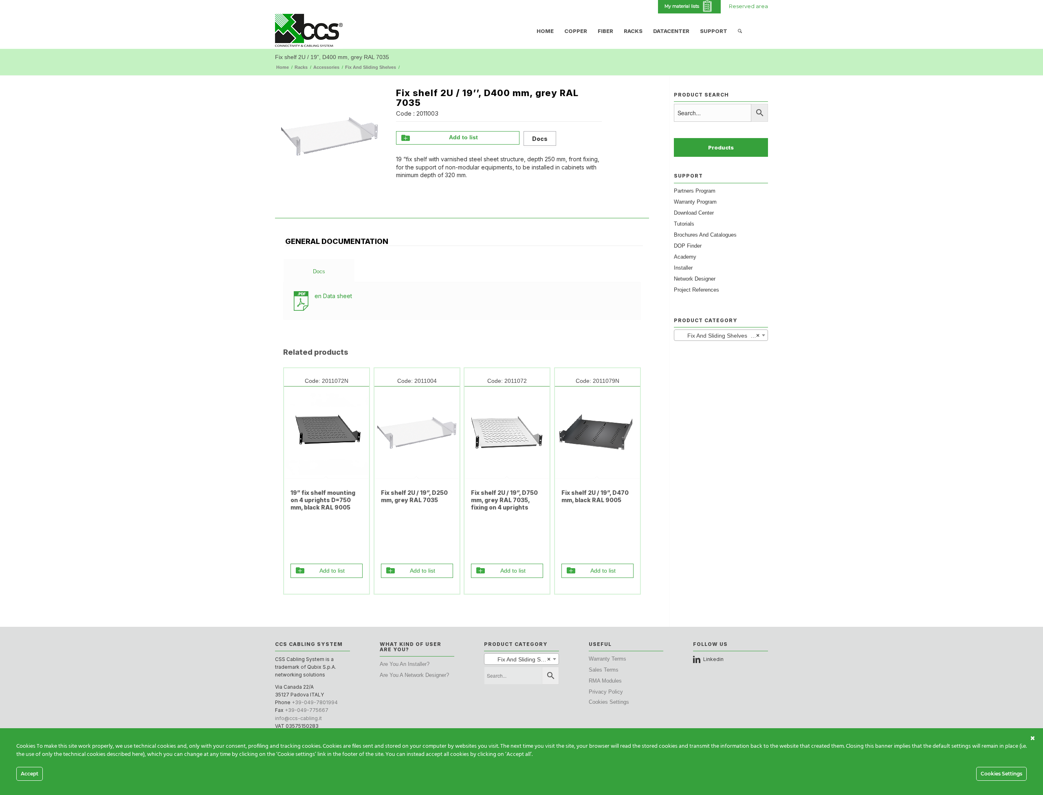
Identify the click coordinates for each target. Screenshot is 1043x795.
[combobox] (721, 335)
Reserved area (748, 6)
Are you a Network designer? (414, 675)
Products (721, 147)
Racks (301, 67)
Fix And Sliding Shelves (370, 67)
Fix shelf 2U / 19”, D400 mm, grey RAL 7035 (332, 57)
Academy (685, 257)
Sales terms (603, 670)
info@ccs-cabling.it (298, 718)
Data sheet (333, 295)
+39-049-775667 (306, 710)
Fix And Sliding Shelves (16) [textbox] (719, 335)
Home (282, 67)
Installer (683, 268)
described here (125, 754)
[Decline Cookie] (1032, 738)
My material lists (683, 6)
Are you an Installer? (404, 664)
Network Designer (694, 279)
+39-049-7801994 (315, 702)
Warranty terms (607, 659)
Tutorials (684, 224)
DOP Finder (688, 246)
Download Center (694, 213)
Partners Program (694, 191)
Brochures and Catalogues (705, 235)
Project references (696, 290)
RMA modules (605, 681)
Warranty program (695, 202)
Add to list (463, 137)
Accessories (326, 67)
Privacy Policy (606, 692)
